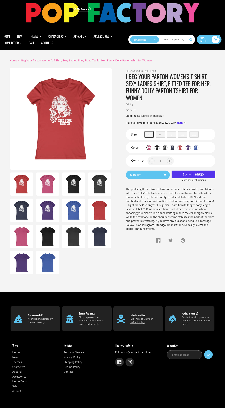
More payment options (193, 179)
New (15, 357)
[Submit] (208, 354)
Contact (68, 371)
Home (13, 60)
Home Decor (20, 381)
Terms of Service (74, 352)
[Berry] (149, 147)
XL (182, 134)
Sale (14, 386)
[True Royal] (195, 147)
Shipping (131, 115)
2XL (194, 134)
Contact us (187, 317)
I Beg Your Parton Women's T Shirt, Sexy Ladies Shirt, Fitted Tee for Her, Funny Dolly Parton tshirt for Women (86, 60)
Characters (18, 367)
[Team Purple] (188, 147)
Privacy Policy (72, 357)
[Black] (157, 147)
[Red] (180, 147)
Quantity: (137, 160)
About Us (17, 391)
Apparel (17, 371)
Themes (17, 362)
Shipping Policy (73, 362)
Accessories (19, 376)
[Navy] (172, 147)
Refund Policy (137, 322)
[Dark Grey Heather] (165, 147)
